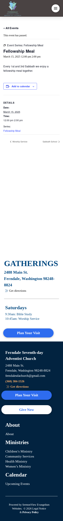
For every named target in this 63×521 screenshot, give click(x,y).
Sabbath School (50, 141)
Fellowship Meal (11, 130)
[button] (56, 8)
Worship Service (19, 141)
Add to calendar (21, 86)
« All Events (10, 28)
